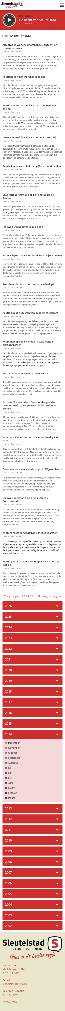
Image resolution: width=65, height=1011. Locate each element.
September (14, 757)
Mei (10, 777)
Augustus (13, 762)
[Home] (12, 4)
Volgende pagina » (52, 596)
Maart (11, 787)
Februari (12, 792)
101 (38, 596)
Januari (12, 797)
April (10, 782)
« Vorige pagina (10, 596)
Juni (10, 772)
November (14, 747)
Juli (9, 767)
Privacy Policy (9, 1001)
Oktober (12, 752)
